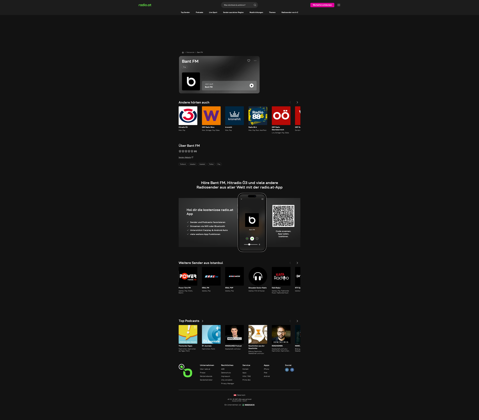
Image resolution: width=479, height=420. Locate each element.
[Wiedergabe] (252, 86)
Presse (202, 373)
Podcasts (199, 12)
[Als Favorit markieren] (249, 61)
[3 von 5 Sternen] (185, 151)
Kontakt (245, 369)
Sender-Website (185, 157)
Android (267, 376)
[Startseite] (183, 52)
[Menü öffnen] (338, 4)
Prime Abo (246, 380)
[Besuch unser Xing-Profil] (292, 370)
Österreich (241, 395)
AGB (222, 369)
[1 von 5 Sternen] (180, 151)
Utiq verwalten (226, 380)
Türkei (211, 164)
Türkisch (183, 164)
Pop (184, 67)
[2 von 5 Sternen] (182, 151)
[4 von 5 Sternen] (188, 151)
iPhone (266, 369)
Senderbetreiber (206, 380)
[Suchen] (254, 4)
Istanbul (192, 164)
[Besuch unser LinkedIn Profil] (287, 370)
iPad (265, 373)
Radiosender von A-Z (290, 12)
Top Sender (185, 12)
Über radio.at (205, 369)
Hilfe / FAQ (246, 376)
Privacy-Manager (227, 383)
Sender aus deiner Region (233, 12)
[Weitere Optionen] (255, 60)
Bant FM (209, 87)
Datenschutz (226, 373)
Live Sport (213, 12)
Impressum (225, 376)
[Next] (297, 101)
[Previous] (290, 101)
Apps (244, 373)
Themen (272, 12)
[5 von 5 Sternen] (191, 151)
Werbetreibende (206, 376)
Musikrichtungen (256, 12)
